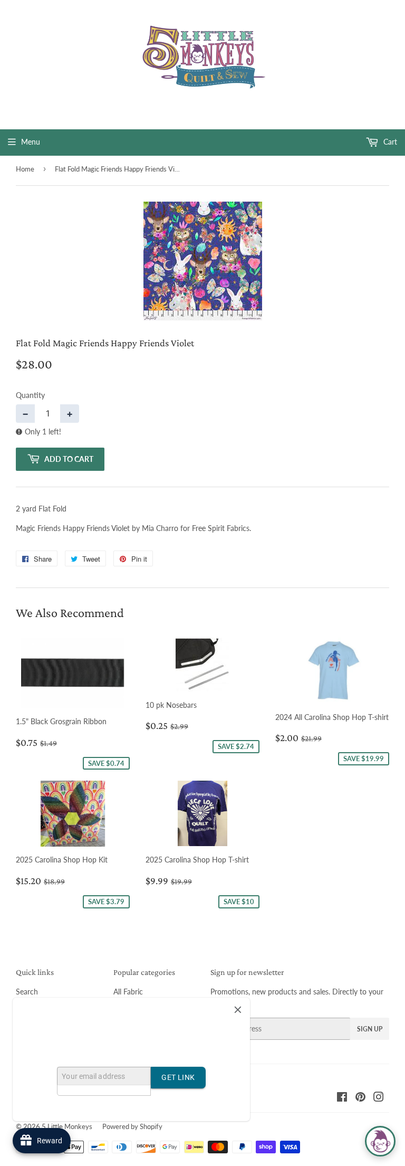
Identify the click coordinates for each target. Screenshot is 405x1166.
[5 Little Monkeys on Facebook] (342, 1098)
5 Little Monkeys (67, 1126)
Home (25, 169)
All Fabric (128, 991)
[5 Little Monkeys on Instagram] (378, 1098)
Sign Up (369, 1029)
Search (27, 991)
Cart (389, 141)
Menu (30, 141)
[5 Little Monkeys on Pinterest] (360, 1098)
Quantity (30, 395)
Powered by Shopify (132, 1126)
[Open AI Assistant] (380, 1141)
